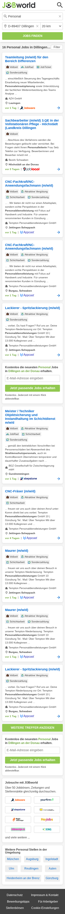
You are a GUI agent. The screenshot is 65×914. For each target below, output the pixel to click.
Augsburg (32, 859)
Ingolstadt (52, 859)
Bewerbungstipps (18, 901)
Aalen (52, 868)
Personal (13, 47)
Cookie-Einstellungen (45, 907)
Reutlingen (31, 868)
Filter (57, 47)
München (13, 859)
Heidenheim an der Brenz (23, 878)
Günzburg (52, 878)
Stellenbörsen (15, 907)
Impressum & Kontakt (44, 895)
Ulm (11, 868)
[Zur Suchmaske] (60, 5)
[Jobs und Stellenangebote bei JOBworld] (18, 5)
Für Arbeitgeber (48, 901)
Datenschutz (15, 895)
